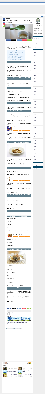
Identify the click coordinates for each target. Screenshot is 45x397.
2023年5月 (35, 104)
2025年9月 (35, 65)
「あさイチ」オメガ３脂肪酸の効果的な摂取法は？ (12, 54)
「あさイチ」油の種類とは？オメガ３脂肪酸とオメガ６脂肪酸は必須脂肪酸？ (15, 52)
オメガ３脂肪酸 (20, 328)
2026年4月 (35, 55)
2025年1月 (35, 75)
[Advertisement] (22, 9)
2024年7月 (35, 84)
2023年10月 (35, 97)
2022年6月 (35, 120)
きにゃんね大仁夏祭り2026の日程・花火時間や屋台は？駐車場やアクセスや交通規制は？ (38, 41)
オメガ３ (13, 328)
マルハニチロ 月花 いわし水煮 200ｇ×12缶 (18, 234)
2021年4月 (35, 140)
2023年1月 (35, 110)
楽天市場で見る (21, 130)
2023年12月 (35, 94)
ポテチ (31, 22)
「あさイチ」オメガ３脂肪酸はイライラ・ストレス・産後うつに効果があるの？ (15, 56)
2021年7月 (35, 136)
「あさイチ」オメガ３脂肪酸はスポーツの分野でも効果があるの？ (14, 57)
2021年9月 (35, 133)
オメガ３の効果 (16, 328)
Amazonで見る (15, 130)
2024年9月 (35, 81)
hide (16, 50)
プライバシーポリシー (36, 165)
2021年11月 (35, 130)
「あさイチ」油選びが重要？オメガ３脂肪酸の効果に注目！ (13, 51)
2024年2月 (35, 91)
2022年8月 (35, 117)
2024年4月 (35, 88)
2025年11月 (35, 62)
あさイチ (8, 328)
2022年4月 (35, 123)
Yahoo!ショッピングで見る (27, 130)
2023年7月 (35, 101)
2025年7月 (35, 68)
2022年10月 (35, 114)
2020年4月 (35, 149)
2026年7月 (35, 52)
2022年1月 (35, 127)
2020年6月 (35, 146)
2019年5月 (35, 159)
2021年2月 (35, 143)
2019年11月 (35, 156)
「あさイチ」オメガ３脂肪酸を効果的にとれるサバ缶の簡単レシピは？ (14, 58)
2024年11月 (35, 78)
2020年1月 (35, 153)
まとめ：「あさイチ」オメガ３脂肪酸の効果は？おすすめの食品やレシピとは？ (15, 59)
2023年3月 (35, 107)
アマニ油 (10, 328)
